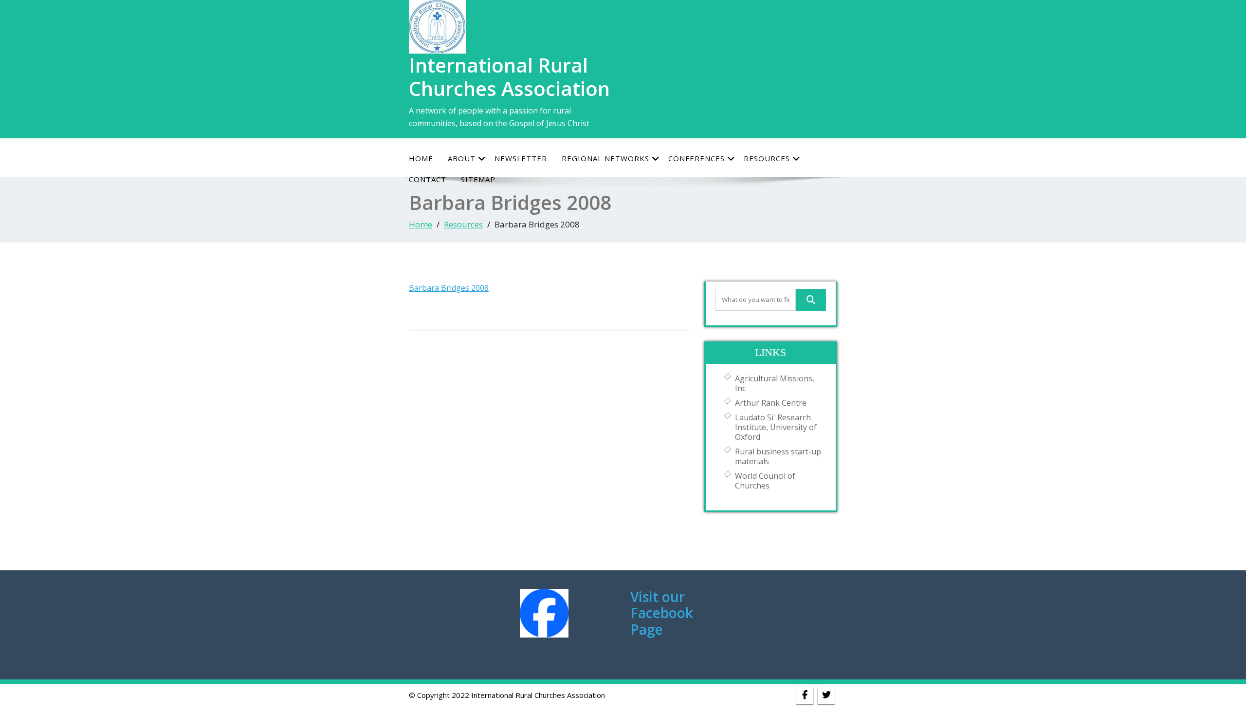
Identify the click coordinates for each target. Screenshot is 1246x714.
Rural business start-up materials (778, 456)
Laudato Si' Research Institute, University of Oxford (776, 427)
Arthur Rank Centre (770, 403)
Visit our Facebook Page (661, 613)
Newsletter (521, 158)
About (462, 158)
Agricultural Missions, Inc (774, 383)
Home (421, 158)
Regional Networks (605, 158)
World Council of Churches (765, 480)
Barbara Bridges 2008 (449, 287)
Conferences (696, 158)
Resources (767, 158)
